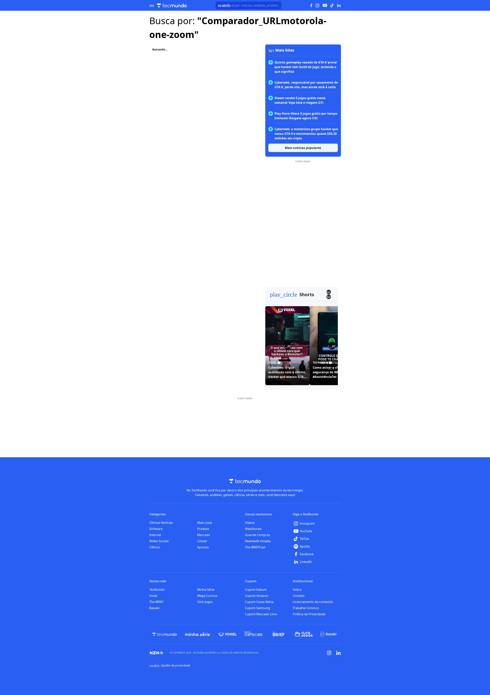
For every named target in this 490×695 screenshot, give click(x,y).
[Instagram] (329, 653)
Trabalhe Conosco (306, 608)
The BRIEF (156, 602)
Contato (299, 596)
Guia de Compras (257, 535)
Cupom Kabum (256, 589)
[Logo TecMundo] (172, 5)
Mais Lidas (204, 523)
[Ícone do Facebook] (311, 5)
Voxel (153, 596)
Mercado (203, 535)
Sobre (297, 589)
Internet (155, 535)
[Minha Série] (197, 634)
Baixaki (154, 608)
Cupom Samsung (257, 608)
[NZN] (156, 653)
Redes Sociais (159, 541)
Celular (202, 541)
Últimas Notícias (161, 523)
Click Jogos (205, 602)
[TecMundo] (164, 634)
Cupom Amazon (256, 596)
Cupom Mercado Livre (261, 614)
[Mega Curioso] (253, 634)
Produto (203, 529)
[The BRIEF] (278, 634)
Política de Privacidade (309, 614)
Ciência (154, 547)
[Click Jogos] (304, 634)
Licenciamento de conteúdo (313, 602)
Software (156, 529)
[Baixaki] (329, 634)
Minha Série (205, 589)
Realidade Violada (258, 541)
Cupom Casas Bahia (259, 602)
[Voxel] (227, 634)
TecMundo (157, 589)
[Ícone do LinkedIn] (339, 5)
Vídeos (250, 523)
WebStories (253, 529)
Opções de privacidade (169, 665)
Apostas (203, 547)
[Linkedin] (338, 653)
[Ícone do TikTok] (332, 5)
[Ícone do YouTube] (325, 5)
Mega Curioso (207, 596)
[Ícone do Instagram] (317, 5)
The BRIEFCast (255, 547)
